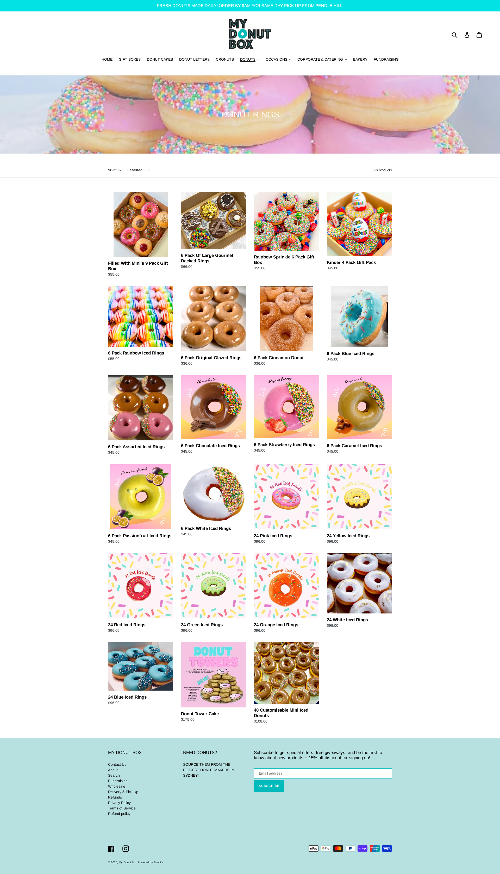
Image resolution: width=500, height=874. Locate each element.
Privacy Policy (119, 803)
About (113, 770)
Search (114, 775)
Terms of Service (122, 808)
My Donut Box (128, 862)
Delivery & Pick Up (123, 792)
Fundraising (118, 781)
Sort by (115, 170)
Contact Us (117, 764)
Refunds (115, 797)
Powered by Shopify (150, 862)
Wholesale (116, 786)
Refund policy (119, 814)
